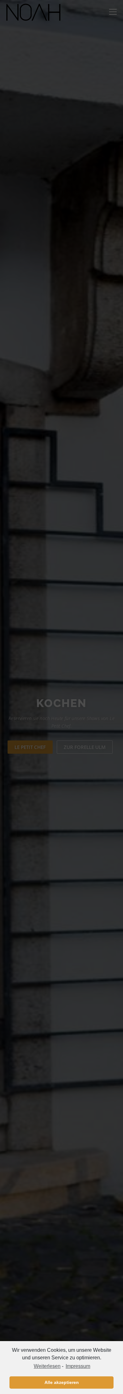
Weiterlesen (47, 1366)
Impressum (78, 1366)
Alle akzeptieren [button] (61, 1382)
